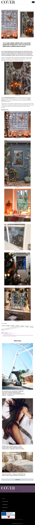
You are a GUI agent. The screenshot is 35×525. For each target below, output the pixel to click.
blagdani (13, 335)
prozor (4, 336)
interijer (32, 335)
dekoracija (26, 335)
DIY (28, 335)
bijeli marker (10, 335)
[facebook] (15, 491)
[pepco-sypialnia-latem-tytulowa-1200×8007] (17, 452)
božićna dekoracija (19, 335)
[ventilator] (17, 398)
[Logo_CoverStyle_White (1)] (8, 486)
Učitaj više (17, 479)
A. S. (11, 334)
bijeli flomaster (6, 335)
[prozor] (17, 8)
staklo (6, 336)
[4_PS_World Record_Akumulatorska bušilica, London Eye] (17, 343)
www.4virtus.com (20, 523)
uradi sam (10, 336)
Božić (16, 335)
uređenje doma (14, 336)
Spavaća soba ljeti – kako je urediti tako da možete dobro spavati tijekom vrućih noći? (13, 474)
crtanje (23, 335)
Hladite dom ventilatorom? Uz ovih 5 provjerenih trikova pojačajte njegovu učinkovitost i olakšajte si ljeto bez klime (13, 447)
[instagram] (20, 491)
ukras (7, 336)
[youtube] (17, 491)
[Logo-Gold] (8, 0)
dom (29, 335)
